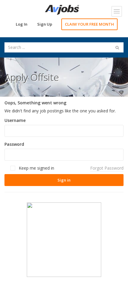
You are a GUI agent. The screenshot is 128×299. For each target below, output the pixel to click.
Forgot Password (107, 168)
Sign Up (44, 24)
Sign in (64, 180)
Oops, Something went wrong (35, 103)
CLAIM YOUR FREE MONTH (89, 24)
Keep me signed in (36, 168)
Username (15, 120)
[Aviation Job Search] (62, 9)
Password (14, 144)
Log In (21, 24)
